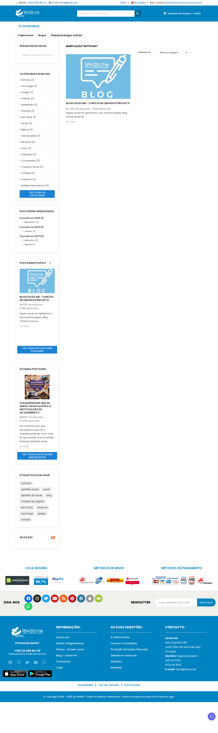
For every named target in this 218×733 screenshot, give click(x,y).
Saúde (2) (26, 123)
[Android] (99, 598)
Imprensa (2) (28, 179)
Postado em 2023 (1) (32, 227)
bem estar (27, 507)
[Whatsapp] (28, 606)
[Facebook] (28, 598)
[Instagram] (37, 598)
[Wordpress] (81, 598)
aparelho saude (30, 489)
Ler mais (24, 326)
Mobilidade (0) (29, 104)
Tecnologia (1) (29, 86)
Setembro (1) (31, 240)
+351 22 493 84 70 (36, 2)
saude (46, 489)
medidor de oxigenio (32, 501)
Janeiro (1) (29, 231)
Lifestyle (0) (28, 111)
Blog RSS (26, 537)
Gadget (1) (27, 92)
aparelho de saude (31, 495)
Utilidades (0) (28, 154)
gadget (42, 513)
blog (49, 495)
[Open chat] (211, 716)
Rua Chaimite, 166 (176, 642)
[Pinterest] (72, 598)
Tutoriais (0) (28, 173)
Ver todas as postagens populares (37, 350)
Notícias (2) (27, 79)
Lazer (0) (26, 148)
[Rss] (64, 598)
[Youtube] (55, 598)
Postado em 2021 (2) (32, 236)
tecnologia (27, 513)
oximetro (26, 483)
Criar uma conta (193, 2)
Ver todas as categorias (37, 194)
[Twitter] (46, 598)
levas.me (42, 507)
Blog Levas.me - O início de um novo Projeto (36, 298)
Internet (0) (27, 98)
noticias (25, 519)
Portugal (170, 651)
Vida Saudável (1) (30, 135)
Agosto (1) (29, 244)
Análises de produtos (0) (35, 185)
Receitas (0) (28, 142)
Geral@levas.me (68, 2)
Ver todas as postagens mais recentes (37, 456)
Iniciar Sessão (173, 2)
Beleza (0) (27, 129)
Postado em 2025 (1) (32, 218)
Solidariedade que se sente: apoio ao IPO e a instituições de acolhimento (35, 407)
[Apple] (90, 598)
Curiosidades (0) (30, 160)
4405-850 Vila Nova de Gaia (182, 647)
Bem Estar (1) (28, 117)
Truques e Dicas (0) (32, 166)
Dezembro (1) (31, 222)
